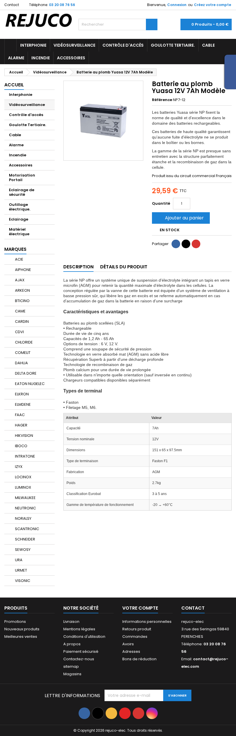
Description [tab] (78, 266)
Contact (11, 4)
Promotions (15, 621)
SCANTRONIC (26, 529)
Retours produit (136, 629)
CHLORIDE (23, 342)
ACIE (18, 259)
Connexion (176, 4)
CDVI (19, 332)
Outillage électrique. (19, 207)
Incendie (40, 58)
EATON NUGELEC (29, 383)
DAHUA (21, 363)
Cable (208, 45)
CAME (20, 311)
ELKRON (21, 394)
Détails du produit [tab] (123, 266)
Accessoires (71, 58)
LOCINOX (22, 477)
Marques (15, 249)
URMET (20, 570)
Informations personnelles (147, 621)
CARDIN (21, 321)
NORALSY (22, 518)
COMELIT (22, 352)
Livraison (71, 621)
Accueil (14, 84)
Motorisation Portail (22, 177)
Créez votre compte (212, 4)
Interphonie (33, 45)
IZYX (18, 466)
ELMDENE (22, 404)
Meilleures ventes (20, 636)
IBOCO (20, 446)
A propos (72, 644)
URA (18, 560)
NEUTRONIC (25, 508)
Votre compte (140, 608)
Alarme (16, 58)
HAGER (20, 425)
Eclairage (18, 219)
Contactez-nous (78, 659)
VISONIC (22, 580)
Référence (162, 100)
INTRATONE (24, 456)
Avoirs (128, 644)
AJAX (19, 280)
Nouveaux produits (21, 629)
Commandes (134, 636)
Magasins (72, 674)
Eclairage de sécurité (21, 192)
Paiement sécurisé (80, 651)
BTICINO (22, 300)
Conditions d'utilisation (84, 636)
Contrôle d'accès (123, 45)
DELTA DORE (25, 373)
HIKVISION (23, 435)
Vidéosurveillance (74, 45)
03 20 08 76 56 (62, 4)
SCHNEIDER (24, 539)
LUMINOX (22, 487)
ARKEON (22, 290)
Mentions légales (79, 629)
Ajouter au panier (180, 218)
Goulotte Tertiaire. (173, 45)
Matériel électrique (19, 232)
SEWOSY (22, 549)
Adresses (131, 651)
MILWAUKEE (25, 497)
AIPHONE (22, 269)
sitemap (71, 666)
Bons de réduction (139, 659)
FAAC (19, 415)
